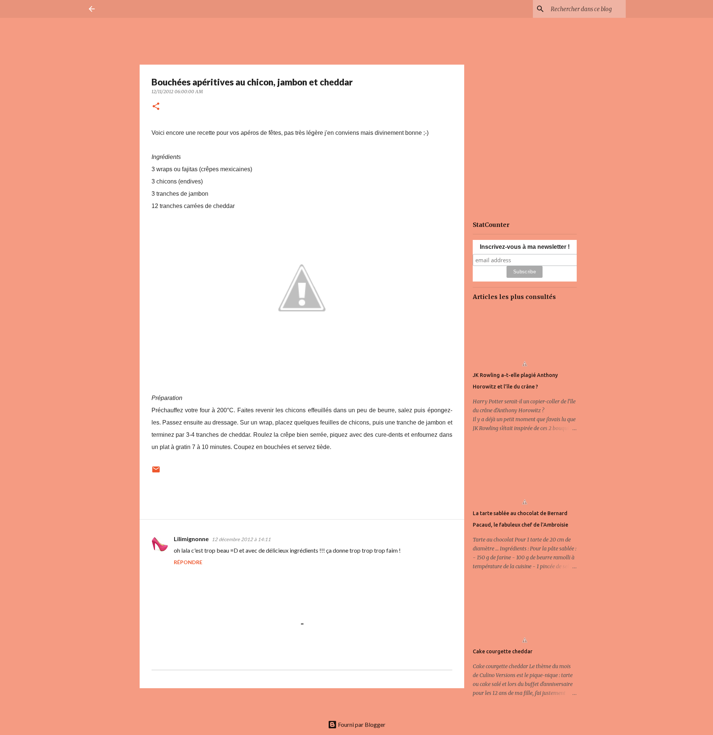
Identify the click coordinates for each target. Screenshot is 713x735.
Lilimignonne (191, 538)
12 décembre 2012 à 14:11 (241, 539)
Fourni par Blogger (361, 724)
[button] (156, 107)
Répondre (188, 562)
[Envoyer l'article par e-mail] (156, 472)
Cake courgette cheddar (503, 651)
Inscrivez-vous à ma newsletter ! (525, 247)
